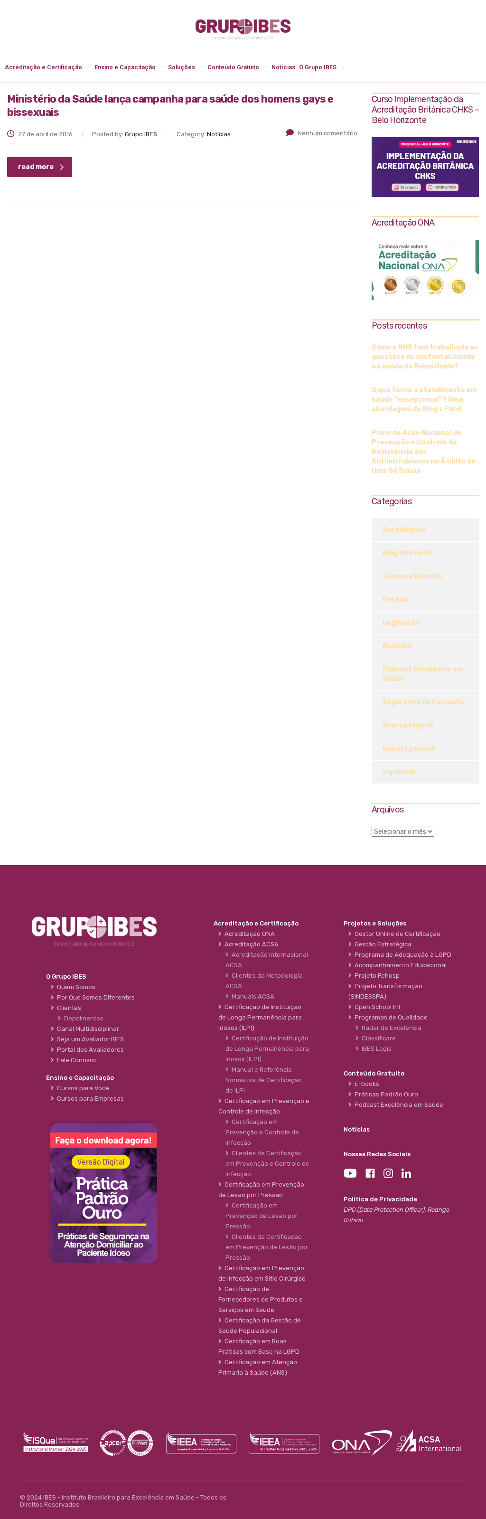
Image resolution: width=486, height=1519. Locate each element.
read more (36, 167)
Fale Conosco (75, 1060)
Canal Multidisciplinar (86, 1028)
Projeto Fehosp (376, 975)
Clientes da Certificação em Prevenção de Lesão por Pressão (266, 1247)
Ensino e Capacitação (125, 67)
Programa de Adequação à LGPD (401, 954)
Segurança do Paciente (423, 702)
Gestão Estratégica (381, 944)
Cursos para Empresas (89, 1098)
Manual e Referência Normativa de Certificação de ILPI (263, 1080)
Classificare (377, 1038)
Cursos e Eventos (412, 576)
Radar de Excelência (390, 1027)
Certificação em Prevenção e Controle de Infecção (262, 1132)
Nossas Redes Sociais (377, 1154)
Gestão (395, 599)
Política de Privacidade (380, 1199)
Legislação (401, 623)
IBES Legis (375, 1048)
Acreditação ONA (248, 933)
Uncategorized (409, 749)
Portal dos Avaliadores (89, 1049)
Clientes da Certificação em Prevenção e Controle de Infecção (267, 1164)
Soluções (181, 67)
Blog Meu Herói (408, 553)
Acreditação (404, 530)
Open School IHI (376, 1006)
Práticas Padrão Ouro (385, 1094)
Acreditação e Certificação (43, 67)
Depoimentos (82, 1018)
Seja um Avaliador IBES (89, 1039)
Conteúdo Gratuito (233, 67)
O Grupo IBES (317, 67)
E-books (365, 1083)
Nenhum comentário (327, 133)
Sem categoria (408, 725)
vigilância (399, 772)
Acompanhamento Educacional (399, 965)
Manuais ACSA (251, 996)
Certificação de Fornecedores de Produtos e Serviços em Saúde (260, 1299)
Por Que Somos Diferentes (94, 997)
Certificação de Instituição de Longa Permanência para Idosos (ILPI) (267, 1049)
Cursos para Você (81, 1088)
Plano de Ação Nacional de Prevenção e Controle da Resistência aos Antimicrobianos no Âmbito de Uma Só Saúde (424, 452)
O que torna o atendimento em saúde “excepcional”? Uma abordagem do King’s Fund (424, 399)
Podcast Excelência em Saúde (423, 674)
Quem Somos (74, 987)
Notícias (283, 67)
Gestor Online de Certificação (396, 933)
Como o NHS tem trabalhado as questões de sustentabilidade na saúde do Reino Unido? (425, 356)
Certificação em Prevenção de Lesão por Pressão (261, 1216)
